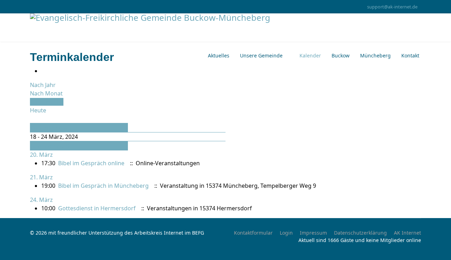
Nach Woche (46, 102)
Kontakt (410, 55)
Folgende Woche (52, 146)
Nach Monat (46, 93)
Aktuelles (218, 55)
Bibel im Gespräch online (91, 163)
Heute (38, 110)
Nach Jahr (43, 85)
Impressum (313, 232)
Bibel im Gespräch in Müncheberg (103, 186)
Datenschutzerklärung (360, 232)
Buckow (341, 55)
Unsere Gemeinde (261, 55)
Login (286, 232)
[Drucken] (43, 71)
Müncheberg (375, 55)
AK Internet (407, 232)
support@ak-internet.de (392, 7)
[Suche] (32, 119)
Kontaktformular (253, 232)
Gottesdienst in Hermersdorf (97, 208)
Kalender (310, 55)
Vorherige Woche (53, 127)
